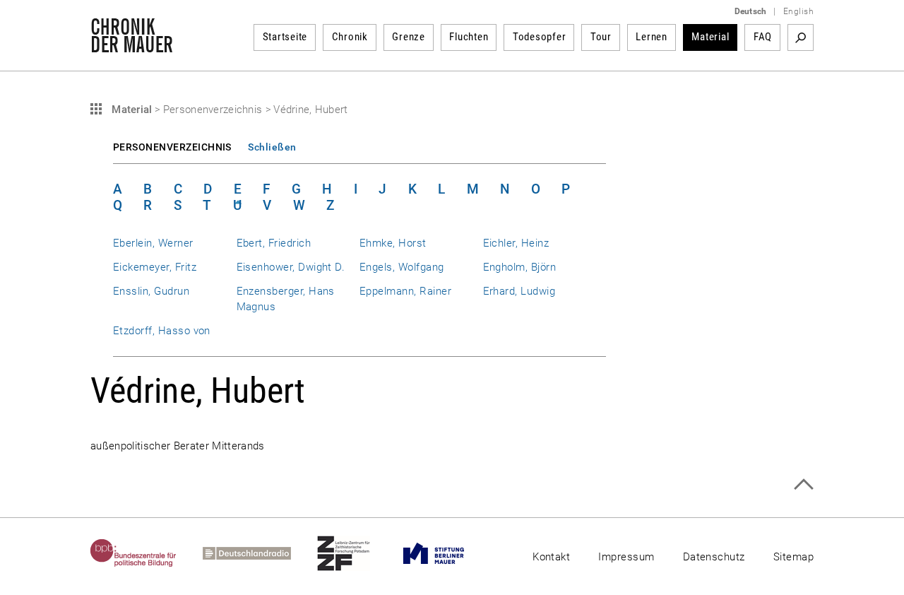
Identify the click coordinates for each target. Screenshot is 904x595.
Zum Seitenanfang (803, 484)
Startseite (285, 36)
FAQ (763, 36)
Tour (601, 36)
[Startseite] (131, 45)
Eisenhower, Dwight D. (291, 267)
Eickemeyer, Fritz (154, 267)
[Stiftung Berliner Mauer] (446, 553)
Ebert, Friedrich (274, 243)
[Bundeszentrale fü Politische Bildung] (146, 553)
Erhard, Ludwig (519, 291)
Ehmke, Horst (393, 243)
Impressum (626, 556)
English (798, 11)
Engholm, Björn (520, 267)
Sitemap (793, 556)
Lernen (651, 36)
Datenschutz (714, 556)
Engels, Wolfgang (401, 267)
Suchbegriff (800, 37)
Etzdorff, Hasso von (161, 330)
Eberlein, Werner (153, 243)
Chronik (350, 36)
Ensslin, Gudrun (151, 291)
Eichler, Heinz (516, 243)
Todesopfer (539, 36)
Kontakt (551, 556)
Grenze (408, 36)
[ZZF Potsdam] (356, 553)
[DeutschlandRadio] (260, 553)
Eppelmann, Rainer (405, 291)
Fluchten (468, 36)
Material (710, 36)
